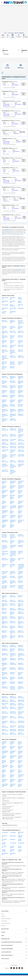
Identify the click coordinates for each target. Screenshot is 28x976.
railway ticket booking (17, 269)
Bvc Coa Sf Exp (5, 167)
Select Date (23, 84)
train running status (16, 234)
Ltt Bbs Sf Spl (5, 91)
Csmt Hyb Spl (5, 81)
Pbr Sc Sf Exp (5, 148)
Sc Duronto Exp (5, 214)
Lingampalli (15, 133)
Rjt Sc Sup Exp (5, 158)
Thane (4, 84)
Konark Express (5, 120)
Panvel (4, 208)
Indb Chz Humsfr (6, 205)
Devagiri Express (6, 187)
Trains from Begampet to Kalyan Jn (10, 825)
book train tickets (7, 229)
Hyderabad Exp (5, 130)
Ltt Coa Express (5, 110)
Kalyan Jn (5, 133)
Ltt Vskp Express (6, 101)
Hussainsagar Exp (6, 196)
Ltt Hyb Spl (4, 138)
